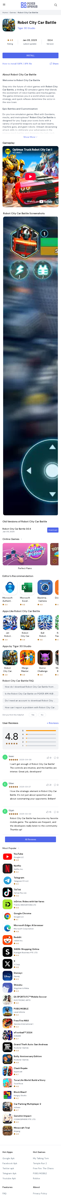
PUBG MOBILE (40, 1173)
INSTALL (31, 55)
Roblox (36, 1178)
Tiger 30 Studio (26, 28)
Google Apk (9, 1158)
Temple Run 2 (40, 1163)
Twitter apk (8, 1168)
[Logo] (29, 5)
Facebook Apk (10, 1163)
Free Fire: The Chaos (43, 1168)
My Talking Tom (41, 1158)
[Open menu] (4, 4)
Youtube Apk (9, 1178)
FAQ (4, 1193)
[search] (55, 5)
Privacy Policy (40, 1193)
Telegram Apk (9, 1173)
